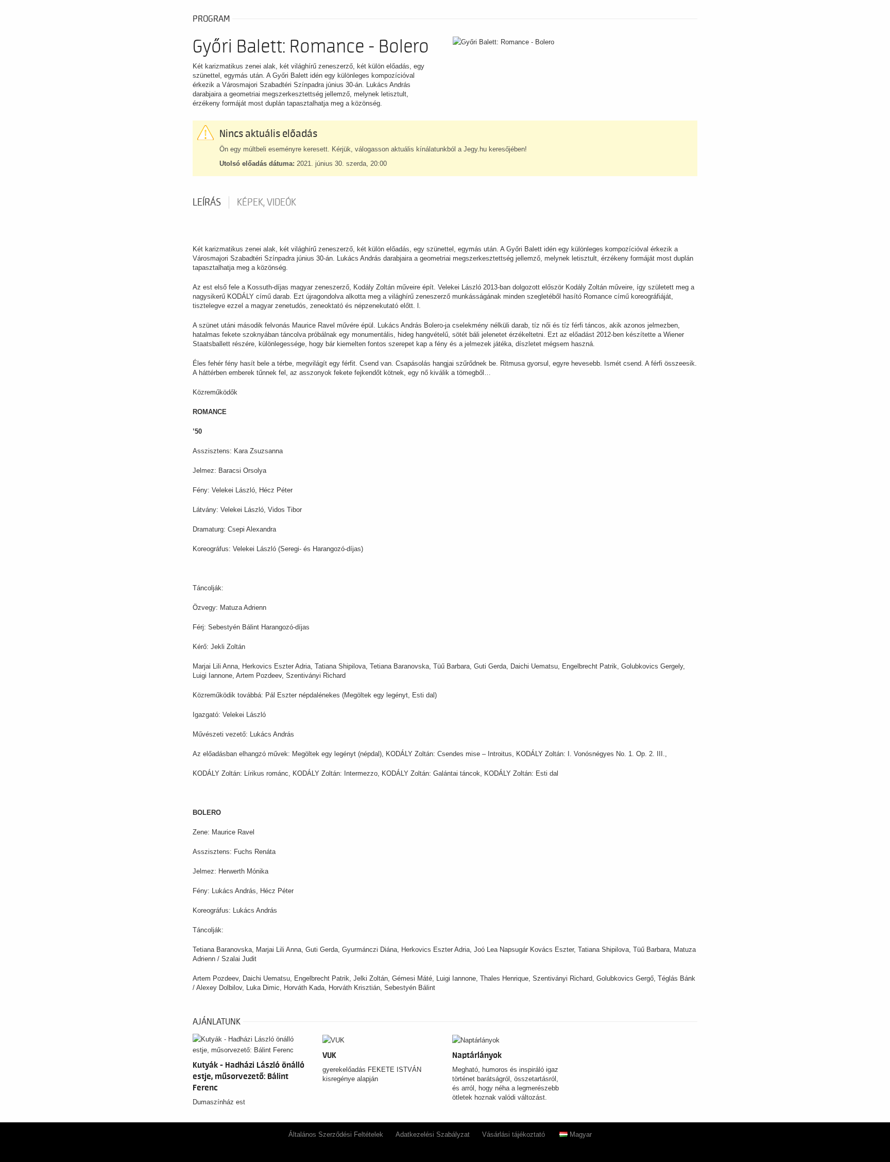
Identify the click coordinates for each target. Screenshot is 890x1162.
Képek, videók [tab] (266, 202)
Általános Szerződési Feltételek (335, 1134)
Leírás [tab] (207, 202)
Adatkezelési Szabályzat (433, 1134)
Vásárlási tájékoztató (513, 1134)
